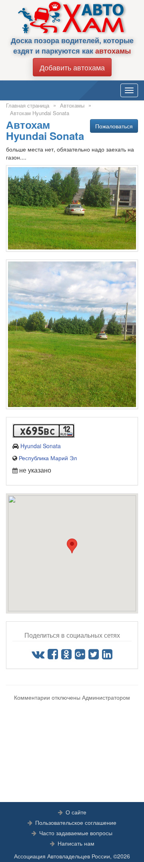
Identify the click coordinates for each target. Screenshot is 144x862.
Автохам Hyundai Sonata (39, 113)
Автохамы (72, 105)
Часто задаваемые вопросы (75, 833)
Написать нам (76, 843)
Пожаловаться (114, 126)
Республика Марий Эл (48, 458)
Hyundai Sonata (40, 446)
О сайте (76, 812)
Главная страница (27, 105)
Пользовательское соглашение (75, 822)
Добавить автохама (72, 67)
